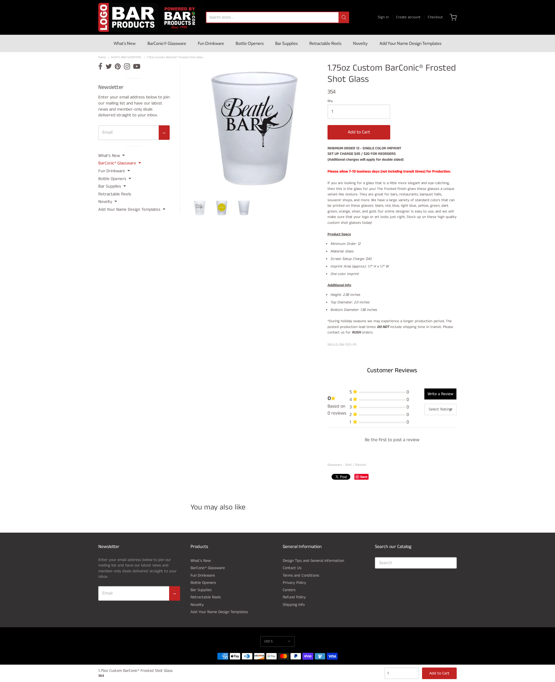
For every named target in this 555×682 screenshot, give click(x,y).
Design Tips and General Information (313, 561)
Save (363, 476)
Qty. (330, 101)
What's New (125, 43)
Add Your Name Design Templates (410, 43)
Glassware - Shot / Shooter (347, 465)
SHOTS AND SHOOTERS (126, 57)
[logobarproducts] (151, 17)
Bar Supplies (286, 43)
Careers (289, 590)
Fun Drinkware (211, 43)
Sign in (383, 17)
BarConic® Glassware (166, 43)
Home (102, 57)
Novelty (360, 43)
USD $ (268, 641)
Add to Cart (359, 132)
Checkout (435, 17)
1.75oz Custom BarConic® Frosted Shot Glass (175, 57)
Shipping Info (294, 605)
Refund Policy (294, 597)
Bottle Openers (250, 43)
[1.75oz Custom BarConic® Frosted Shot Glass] (199, 208)
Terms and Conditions (301, 575)
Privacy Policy (294, 583)
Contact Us (292, 568)
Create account (408, 17)
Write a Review (440, 394)
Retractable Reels (325, 43)
